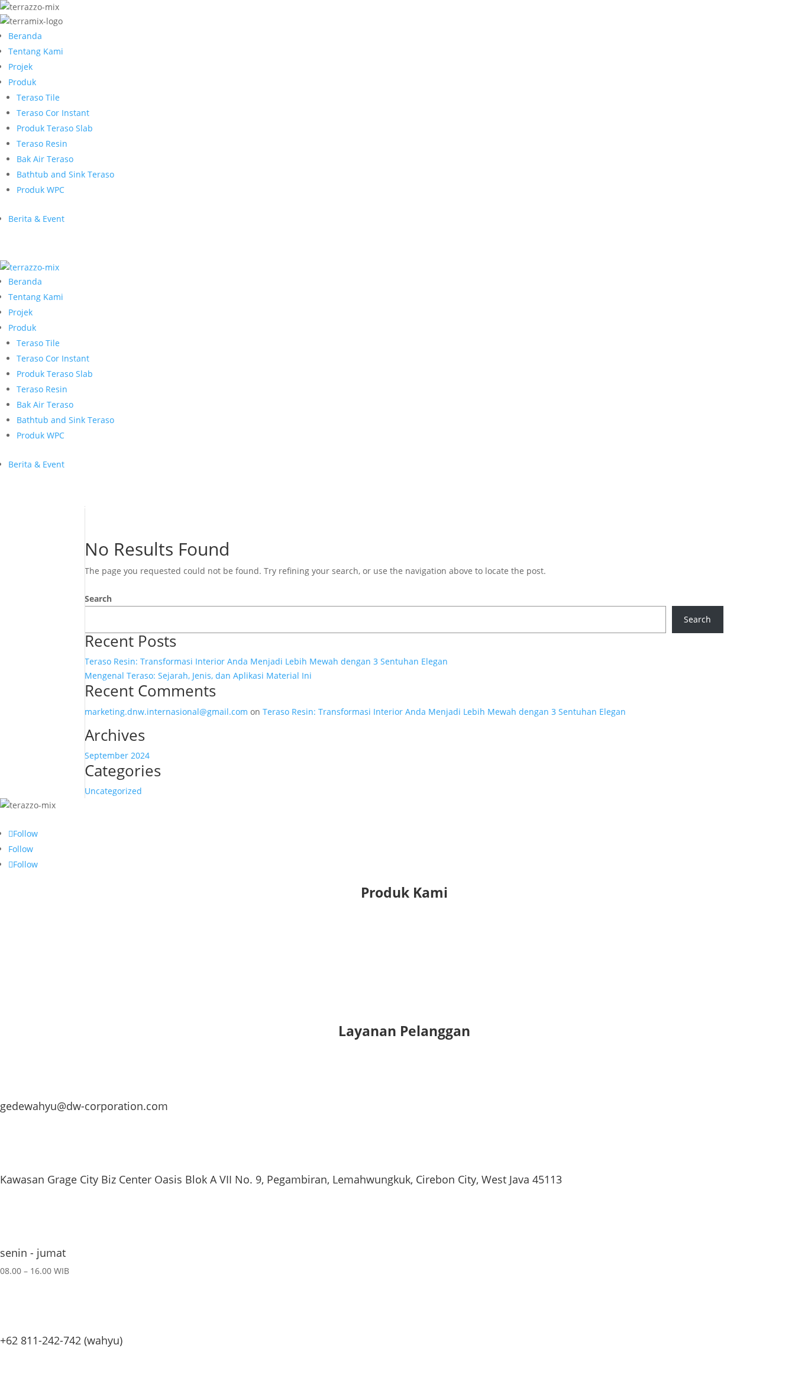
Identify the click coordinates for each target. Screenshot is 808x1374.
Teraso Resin (42, 143)
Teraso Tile (38, 97)
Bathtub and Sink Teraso (65, 174)
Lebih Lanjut (46, 1361)
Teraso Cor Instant (53, 112)
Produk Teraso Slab (55, 128)
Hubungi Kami (52, 250)
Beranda (25, 35)
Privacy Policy (50, 1014)
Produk (22, 82)
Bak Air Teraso (45, 159)
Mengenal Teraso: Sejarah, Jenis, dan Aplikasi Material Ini (198, 675)
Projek (20, 66)
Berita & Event (36, 218)
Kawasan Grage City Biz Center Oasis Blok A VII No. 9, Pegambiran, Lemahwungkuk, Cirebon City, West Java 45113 (281, 1179)
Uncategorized (113, 790)
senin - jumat (33, 1253)
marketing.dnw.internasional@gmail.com (166, 711)
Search (98, 598)
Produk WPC (40, 189)
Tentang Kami (35, 51)
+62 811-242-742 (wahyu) (61, 1340)
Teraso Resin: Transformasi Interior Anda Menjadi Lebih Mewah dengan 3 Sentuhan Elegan (266, 661)
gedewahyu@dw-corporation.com (84, 1106)
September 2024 (117, 755)
